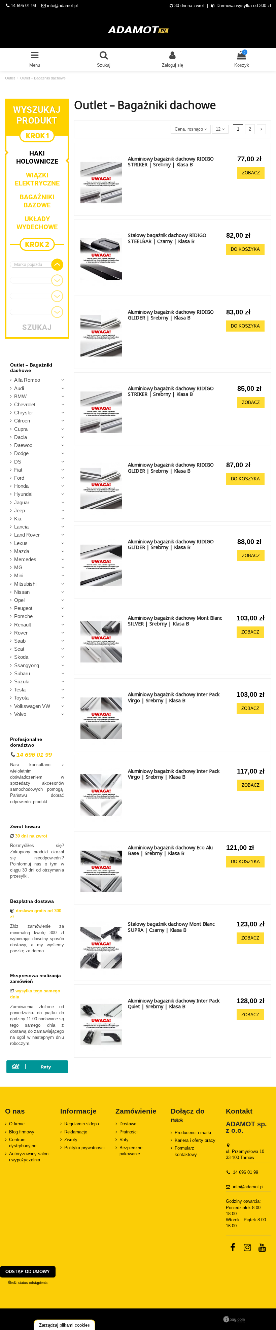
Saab (20, 641)
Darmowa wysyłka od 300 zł (243, 5)
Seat (19, 649)
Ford (19, 478)
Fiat (18, 470)
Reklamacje (75, 1131)
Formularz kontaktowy (186, 1151)
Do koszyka (245, 249)
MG (18, 567)
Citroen (22, 420)
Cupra (21, 429)
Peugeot (23, 608)
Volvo (20, 714)
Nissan (22, 592)
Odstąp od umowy (27, 1271)
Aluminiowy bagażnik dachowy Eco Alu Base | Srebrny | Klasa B (170, 850)
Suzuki (21, 681)
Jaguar (21, 502)
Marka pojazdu (28, 264)
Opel (19, 600)
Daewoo (23, 445)
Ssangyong (26, 665)
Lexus (21, 543)
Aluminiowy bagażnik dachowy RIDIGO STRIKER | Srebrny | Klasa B (171, 161)
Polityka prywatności (84, 1147)
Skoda (21, 657)
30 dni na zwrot (189, 5)
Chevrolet (24, 404)
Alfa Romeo (27, 380)
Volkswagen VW (32, 706)
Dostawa (127, 1123)
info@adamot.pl (62, 5)
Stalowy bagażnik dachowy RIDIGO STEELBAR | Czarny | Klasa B (167, 238)
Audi (19, 388)
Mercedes (25, 559)
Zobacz (251, 172)
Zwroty (70, 1139)
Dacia (20, 437)
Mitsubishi (25, 584)
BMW (20, 396)
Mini (18, 575)
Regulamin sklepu (81, 1123)
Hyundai (23, 494)
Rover (21, 633)
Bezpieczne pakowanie (130, 1150)
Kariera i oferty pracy (195, 1140)
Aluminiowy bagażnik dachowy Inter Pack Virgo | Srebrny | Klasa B (173, 697)
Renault (22, 624)
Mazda (21, 551)
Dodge (21, 453)
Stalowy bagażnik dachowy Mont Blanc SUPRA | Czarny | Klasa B (171, 926)
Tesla (20, 689)
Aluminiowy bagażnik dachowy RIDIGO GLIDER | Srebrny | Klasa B (171, 314)
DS (17, 462)
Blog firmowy (21, 1131)
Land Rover (27, 535)
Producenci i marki (193, 1132)
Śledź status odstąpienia (27, 1283)
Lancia (21, 527)
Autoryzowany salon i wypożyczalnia (28, 1156)
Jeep (19, 510)
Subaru (22, 673)
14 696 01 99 (22, 5)
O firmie (17, 1123)
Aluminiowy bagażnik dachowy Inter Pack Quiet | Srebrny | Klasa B (173, 1003)
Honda (21, 486)
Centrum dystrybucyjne (22, 1142)
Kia (17, 518)
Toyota (21, 698)
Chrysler (23, 412)
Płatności (128, 1131)
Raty (124, 1139)
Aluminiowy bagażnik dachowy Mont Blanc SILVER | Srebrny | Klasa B (175, 620)
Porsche (23, 616)
